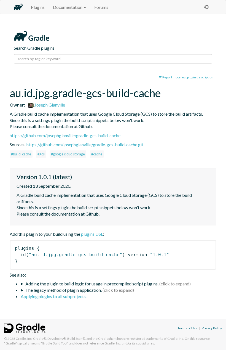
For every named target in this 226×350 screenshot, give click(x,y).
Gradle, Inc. (24, 338)
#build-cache (21, 154)
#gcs (41, 154)
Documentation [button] (68, 7)
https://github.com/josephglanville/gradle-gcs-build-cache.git (84, 144)
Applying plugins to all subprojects (54, 296)
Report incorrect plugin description (187, 77)
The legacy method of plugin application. (63, 290)
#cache (96, 154)
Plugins (38, 7)
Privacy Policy (212, 328)
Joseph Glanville (49, 104)
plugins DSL (92, 234)
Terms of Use (187, 328)
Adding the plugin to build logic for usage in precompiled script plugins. (91, 283)
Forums (101, 7)
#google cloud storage (68, 154)
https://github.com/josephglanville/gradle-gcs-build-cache (65, 135)
